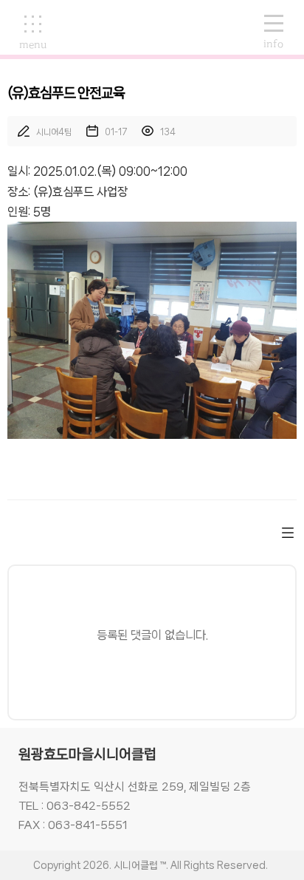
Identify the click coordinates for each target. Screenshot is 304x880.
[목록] (288, 532)
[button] (32, 33)
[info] (266, 24)
